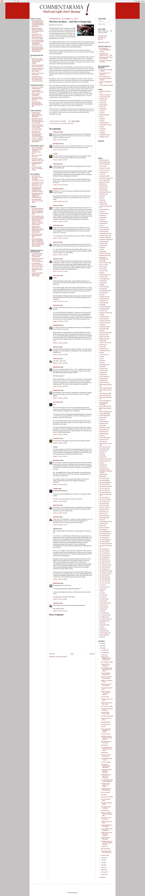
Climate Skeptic (103, 104)
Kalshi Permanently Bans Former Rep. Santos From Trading (38, 70)
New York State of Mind (105, 443)
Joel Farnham (56, 225)
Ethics (101, 294)
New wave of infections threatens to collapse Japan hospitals (37, 140)
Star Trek (102, 585)
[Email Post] (69, 121)
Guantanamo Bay (104, 326)
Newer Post (52, 653)
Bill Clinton (102, 186)
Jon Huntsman (103, 378)
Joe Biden (102, 372)
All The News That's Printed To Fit (106, 755)
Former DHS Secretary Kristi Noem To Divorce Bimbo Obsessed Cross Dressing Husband (37, 49)
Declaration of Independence (103, 258)
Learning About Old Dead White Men (106, 789)
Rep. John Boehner (104, 492)
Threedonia (102, 132)
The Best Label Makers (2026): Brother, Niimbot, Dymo (37, 274)
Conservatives (103, 241)
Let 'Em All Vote (105, 696)
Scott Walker (103, 529)
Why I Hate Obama (105, 848)
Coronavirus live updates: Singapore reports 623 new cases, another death (37, 114)
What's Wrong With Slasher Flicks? (105, 673)
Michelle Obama (103, 427)
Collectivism (103, 231)
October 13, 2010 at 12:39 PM (60, 354)
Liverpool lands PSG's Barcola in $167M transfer (37, 164)
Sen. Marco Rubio (104, 567)
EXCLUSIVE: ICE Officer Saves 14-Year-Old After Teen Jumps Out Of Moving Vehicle (37, 36)
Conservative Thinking (105, 239)
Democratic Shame (104, 262)
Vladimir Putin (103, 631)
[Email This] (72, 121)
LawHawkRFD (103, 413)
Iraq (101, 358)
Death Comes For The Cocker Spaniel (106, 685)
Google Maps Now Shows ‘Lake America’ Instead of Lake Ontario (37, 265)
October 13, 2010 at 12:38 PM (60, 343)
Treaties (101, 611)
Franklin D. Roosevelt (105, 312)
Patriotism (102, 457)
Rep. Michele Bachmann (105, 494)
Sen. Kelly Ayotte (104, 563)
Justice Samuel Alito (104, 406)
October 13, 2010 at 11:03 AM (60, 221)
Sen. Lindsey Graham (105, 565)
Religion (102, 476)
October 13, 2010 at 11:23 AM (60, 271)
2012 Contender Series (105, 76)
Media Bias (102, 423)
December (103, 650)
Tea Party (102, 597)
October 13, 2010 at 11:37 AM (60, 321)
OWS (101, 453)
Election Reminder (105, 792)
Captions (102, 217)
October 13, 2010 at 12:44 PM (60, 398)
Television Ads (103, 599)
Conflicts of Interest (104, 237)
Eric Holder (102, 292)
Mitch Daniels (103, 431)
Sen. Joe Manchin (104, 557)
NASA (101, 435)
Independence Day (104, 350)
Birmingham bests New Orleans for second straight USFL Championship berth (37, 195)
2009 (101, 877)
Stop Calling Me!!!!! (106, 722)
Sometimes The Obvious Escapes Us (107, 709)
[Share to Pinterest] (78, 121)
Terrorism (102, 601)
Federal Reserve (103, 298)
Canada (101, 211)
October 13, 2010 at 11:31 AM (60, 301)
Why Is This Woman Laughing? (106, 807)
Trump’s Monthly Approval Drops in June (37, 91)
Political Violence (104, 461)
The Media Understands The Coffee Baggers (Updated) (106, 843)
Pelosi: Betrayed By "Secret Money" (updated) (105, 693)
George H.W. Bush (104, 320)
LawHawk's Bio (102, 37)
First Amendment (104, 306)
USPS (101, 627)
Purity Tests (102, 467)
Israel (101, 362)
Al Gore (101, 174)
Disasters (102, 268)
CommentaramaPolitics (105, 94)
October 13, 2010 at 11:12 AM (60, 254)
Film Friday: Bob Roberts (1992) (105, 713)
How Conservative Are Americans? (105, 73)
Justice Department (104, 393)
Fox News (102, 112)
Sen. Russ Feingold (104, 579)
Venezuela (102, 629)
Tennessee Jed (56, 132)
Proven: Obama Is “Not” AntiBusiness (107, 829)
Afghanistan (102, 172)
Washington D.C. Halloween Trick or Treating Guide (106, 658)
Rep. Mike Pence (104, 497)
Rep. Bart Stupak (104, 480)
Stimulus (102, 589)
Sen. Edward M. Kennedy (106, 545)
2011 (101, 645)
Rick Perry (102, 513)
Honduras (102, 344)
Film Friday (102, 302)
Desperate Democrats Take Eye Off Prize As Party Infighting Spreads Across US (38, 30)
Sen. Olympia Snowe (105, 573)
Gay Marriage (103, 316)
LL (53, 153)
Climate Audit (103, 102)
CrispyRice (56, 488)
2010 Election (103, 160)
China (101, 219)
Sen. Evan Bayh (103, 549)
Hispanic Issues (103, 338)
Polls (101, 463)
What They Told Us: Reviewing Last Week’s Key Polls (37, 99)
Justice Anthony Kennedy (106, 384)
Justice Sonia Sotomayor (105, 408)
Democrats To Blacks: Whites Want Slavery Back (106, 814)
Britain (101, 200)
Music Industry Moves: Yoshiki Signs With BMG (37, 236)
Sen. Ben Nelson (103, 535)
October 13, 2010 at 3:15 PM (60, 524)
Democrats (102, 264)
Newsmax (102, 126)
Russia (101, 519)
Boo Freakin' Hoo (105, 810)
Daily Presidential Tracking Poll (36, 94)
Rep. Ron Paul (103, 505)
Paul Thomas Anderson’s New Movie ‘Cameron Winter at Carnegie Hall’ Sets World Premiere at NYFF (38, 211)
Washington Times (104, 136)
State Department (104, 587)
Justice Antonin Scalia (105, 388)
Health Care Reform (104, 332)
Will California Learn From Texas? (106, 742)
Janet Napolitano (103, 364)
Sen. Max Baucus (104, 569)
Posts (101, 21)
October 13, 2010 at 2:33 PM (60, 456)
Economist (102, 110)
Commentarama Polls (105, 233)
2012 (101, 643)
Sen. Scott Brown (104, 581)
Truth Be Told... (105, 745)
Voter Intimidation (104, 633)
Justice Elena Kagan (104, 395)
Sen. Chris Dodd (103, 541)
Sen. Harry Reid (103, 551)
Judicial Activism (104, 382)
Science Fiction (103, 527)
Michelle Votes (104, 752)
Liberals (101, 417)
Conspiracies (103, 243)
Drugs (101, 272)
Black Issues (102, 188)
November (104, 652)
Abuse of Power (103, 170)
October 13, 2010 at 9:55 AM (60, 149)
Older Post (91, 653)
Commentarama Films (105, 96)
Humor (101, 346)
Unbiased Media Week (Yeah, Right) (106, 826)
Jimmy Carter (103, 370)
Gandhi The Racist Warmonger (105, 838)
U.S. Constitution (104, 615)
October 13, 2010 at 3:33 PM (60, 599)
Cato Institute (103, 100)
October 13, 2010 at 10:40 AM (60, 184)
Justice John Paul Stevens (106, 397)
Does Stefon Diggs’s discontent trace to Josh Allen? (37, 201)
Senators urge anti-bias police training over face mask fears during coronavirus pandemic (37, 127)
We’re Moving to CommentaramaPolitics (105, 49)
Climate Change (103, 229)
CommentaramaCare (104, 235)
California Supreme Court (106, 206)
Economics (64, 123)
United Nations (103, 625)
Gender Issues (103, 318)
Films (101, 304)
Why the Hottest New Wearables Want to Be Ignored (37, 270)
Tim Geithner (103, 605)
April (102, 867)
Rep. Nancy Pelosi (104, 499)
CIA (101, 225)
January (103, 874)
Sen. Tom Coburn (104, 583)
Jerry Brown (102, 368)
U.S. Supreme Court (104, 619)
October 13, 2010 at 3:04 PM (60, 501)
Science (101, 525)
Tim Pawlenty (103, 607)
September (104, 855)
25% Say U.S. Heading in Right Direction (37, 87)
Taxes (101, 593)
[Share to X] (75, 121)
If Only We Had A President (106, 85)
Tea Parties (102, 595)
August (103, 857)
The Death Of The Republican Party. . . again (106, 54)
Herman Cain (103, 334)
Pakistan (102, 455)
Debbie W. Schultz (104, 253)
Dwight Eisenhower (104, 274)
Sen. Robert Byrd (104, 577)
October (103, 655)
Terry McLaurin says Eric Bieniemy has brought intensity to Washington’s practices (37, 189)
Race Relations (103, 469)
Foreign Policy (103, 308)
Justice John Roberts (104, 400)
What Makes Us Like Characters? (106, 818)
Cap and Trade (103, 213)
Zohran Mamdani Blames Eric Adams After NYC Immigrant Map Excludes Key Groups (38, 42)
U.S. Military (103, 617)
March (103, 869)
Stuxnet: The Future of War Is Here (106, 703)
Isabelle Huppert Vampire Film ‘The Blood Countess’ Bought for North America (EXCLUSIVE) (37, 229)
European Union (103, 296)
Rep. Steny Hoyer (104, 507)
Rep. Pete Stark (103, 503)
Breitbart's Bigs (103, 98)
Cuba (101, 249)
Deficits (101, 260)
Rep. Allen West (103, 478)
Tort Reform (103, 609)
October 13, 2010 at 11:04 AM (60, 238)
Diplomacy (102, 266)
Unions (101, 623)
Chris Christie (103, 221)
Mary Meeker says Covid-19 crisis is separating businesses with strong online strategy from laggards (37, 133)
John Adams (102, 374)
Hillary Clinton (103, 336)
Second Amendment (104, 531)
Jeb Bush (102, 366)
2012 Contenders (104, 162)
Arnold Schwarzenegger (105, 178)
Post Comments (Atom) (61, 656)
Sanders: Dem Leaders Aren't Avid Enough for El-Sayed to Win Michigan (37, 61)
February (103, 872)
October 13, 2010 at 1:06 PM (60, 434)
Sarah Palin (102, 523)
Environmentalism (104, 290)
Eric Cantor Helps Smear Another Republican (107, 780)
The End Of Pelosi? (105, 734)
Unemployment (103, 621)
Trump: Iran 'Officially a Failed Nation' (38, 74)
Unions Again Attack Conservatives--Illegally (106, 730)
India (101, 352)
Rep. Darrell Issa (104, 484)
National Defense (104, 437)
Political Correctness (104, 459)
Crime (101, 247)
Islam (101, 360)
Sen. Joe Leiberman (104, 555)
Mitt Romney (103, 433)
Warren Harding (103, 635)
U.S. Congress (103, 613)
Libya (101, 419)
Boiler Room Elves (57, 123)
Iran (101, 356)
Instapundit (102, 118)
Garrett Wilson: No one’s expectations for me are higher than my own (38, 184)
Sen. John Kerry (103, 559)
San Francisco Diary (104, 521)
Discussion (102, 270)
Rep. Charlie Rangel (104, 482)
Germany (102, 324)
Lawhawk (102, 51)
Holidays (102, 340)
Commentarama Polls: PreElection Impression (106, 771)
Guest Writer (70, 123)
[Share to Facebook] (77, 121)
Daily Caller (102, 106)
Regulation (102, 474)
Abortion (102, 166)
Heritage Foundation (104, 114)
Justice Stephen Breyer (105, 411)
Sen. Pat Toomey (104, 575)
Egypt (101, 284)
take (68, 41)
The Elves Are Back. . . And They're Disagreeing (106, 776)
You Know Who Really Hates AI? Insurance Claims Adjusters (37, 255)
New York (102, 441)
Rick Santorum (103, 515)
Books (101, 196)
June (102, 862)
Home (72, 653)
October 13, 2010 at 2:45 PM (60, 484)
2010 (101, 648)
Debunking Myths (104, 255)
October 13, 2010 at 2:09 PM (60, 443)
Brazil (101, 198)
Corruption (102, 245)
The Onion (102, 130)
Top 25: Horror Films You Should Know (106, 851)
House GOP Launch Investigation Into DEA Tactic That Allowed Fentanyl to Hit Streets (37, 78)
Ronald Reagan (103, 517)
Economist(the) (103, 278)
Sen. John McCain (104, 561)
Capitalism (102, 215)
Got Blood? (103, 794)
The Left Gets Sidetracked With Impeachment (105, 766)
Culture (101, 251)
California (102, 204)
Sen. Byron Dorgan (104, 539)
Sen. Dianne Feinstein (105, 543)
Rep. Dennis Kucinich (105, 486)
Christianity (102, 223)
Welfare (101, 637)
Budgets (101, 202)
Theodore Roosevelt (104, 603)
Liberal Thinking (104, 415)
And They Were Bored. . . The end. (107, 759)
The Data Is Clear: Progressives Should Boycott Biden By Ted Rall (37, 104)
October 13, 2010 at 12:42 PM (60, 386)
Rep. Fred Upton (104, 490)
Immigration (103, 348)
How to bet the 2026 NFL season (37, 156)
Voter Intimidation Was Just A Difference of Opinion (106, 669)
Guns (101, 330)
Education (102, 282)
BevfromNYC (56, 438)
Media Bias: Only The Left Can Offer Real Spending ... (106, 738)
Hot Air (101, 116)
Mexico (101, 425)
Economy (102, 280)
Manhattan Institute (104, 122)
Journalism (102, 380)
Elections (102, 288)
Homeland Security (104, 342)
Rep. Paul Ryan (103, 501)
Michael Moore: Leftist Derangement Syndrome (106, 834)
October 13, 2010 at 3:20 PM (60, 579)
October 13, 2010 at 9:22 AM (60, 139)
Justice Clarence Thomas (105, 390)
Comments (102, 24)
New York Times (104, 447)
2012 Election (103, 164)
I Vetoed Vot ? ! (104, 846)
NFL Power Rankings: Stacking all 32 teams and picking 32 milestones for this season (37, 150)
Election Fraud (103, 286)
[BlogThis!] (74, 121)
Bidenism (102, 184)
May (102, 865)
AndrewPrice (56, 164)
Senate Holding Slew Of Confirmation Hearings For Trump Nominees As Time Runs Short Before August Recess (38, 23)
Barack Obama (103, 180)
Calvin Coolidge (103, 209)
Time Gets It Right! (105, 762)
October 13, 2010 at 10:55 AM (60, 201)
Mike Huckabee (103, 429)
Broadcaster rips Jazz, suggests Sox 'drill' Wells (38, 159)
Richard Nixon (103, 511)
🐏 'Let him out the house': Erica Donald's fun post (37, 168)
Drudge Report (103, 108)
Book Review (103, 194)
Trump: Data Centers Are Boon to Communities (38, 65)
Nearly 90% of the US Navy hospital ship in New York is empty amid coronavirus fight (38, 121)
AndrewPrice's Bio (102, 36)
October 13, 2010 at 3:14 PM (60, 513)
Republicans (102, 509)
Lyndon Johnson (103, 421)
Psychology (102, 465)
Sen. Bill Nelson (103, 537)
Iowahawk (102, 120)
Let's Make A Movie (106, 724)
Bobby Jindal (103, 190)
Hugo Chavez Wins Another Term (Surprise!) (106, 58)
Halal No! (103, 726)
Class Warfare (103, 227)
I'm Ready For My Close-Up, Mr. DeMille (105, 785)
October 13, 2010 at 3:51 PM (60, 611)
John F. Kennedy (104, 376)
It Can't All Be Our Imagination (105, 665)
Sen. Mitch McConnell (105, 571)
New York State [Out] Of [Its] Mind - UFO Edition (106, 749)
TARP (101, 591)
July (102, 860)
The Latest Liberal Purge (107, 716)
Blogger (75, 892)
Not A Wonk (102, 128)
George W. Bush (103, 322)
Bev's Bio (100, 39)
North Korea (103, 451)
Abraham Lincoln (104, 168)
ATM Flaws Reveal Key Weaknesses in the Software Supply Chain (37, 260)
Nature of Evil (103, 439)
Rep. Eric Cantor (104, 488)
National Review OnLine (105, 124)
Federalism (102, 300)
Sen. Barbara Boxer (104, 533)
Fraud (101, 314)
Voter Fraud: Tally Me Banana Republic (106, 677)
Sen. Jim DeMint (104, 553)
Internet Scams (103, 354)
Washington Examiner (105, 134)
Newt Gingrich (103, 449)
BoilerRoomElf (57, 143)
